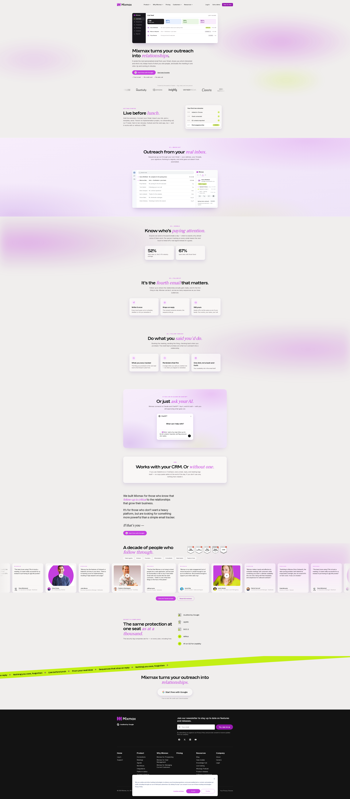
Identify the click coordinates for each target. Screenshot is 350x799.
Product (140, 753)
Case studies (200, 760)
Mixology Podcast (202, 769)
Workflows (140, 766)
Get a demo (216, 4)
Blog (197, 757)
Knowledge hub (201, 763)
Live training (200, 766)
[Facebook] (179, 740)
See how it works (164, 72)
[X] (185, 740)
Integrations (141, 769)
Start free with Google (145, 72)
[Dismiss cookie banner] (214, 779)
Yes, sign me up (224, 727)
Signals (139, 763)
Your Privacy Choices (226, 790)
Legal (218, 763)
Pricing (168, 4)
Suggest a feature (143, 774)
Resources (201, 753)
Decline (208, 791)
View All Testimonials (165, 598)
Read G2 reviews (186, 598)
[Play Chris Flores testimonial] (264, 575)
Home (119, 753)
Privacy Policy (139, 786)
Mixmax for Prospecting (165, 757)
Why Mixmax (162, 753)
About (218, 757)
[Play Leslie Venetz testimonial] (131, 575)
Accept (193, 791)
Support (120, 760)
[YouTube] (196, 740)
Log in (119, 757)
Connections (141, 757)
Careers (219, 760)
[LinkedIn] (190, 740)
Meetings (140, 760)
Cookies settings (178, 791)
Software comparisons (204, 774)
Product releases (202, 771)
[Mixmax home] (124, 4)
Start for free (227, 4)
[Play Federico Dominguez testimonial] (32, 575)
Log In (208, 4)
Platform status (142, 771)
